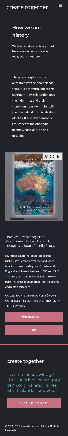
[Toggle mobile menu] (61, 5)
